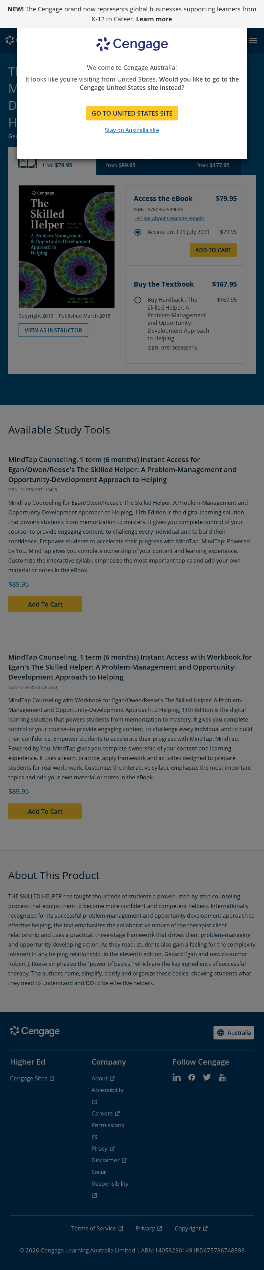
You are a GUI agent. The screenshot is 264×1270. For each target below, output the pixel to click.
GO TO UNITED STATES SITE (132, 113)
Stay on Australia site (132, 130)
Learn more (154, 19)
